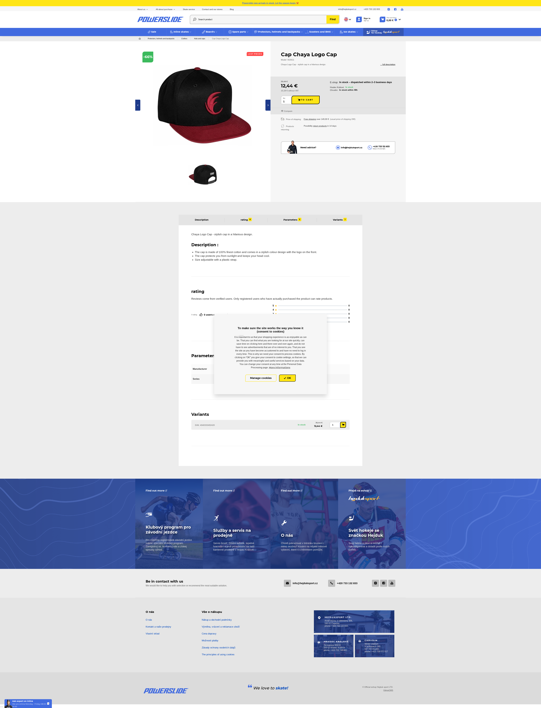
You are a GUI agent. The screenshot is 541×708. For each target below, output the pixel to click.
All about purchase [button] (164, 9)
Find (333, 19)
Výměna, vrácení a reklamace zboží (221, 626)
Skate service (189, 9)
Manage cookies (261, 378)
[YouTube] (402, 9)
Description (202, 220)
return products (320, 126)
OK (288, 378)
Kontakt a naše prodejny (158, 626)
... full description (387, 64)
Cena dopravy (209, 633)
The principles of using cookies (218, 654)
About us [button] (141, 9)
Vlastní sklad (152, 633)
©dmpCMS (388, 690)
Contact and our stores (212, 9)
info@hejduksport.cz (347, 9)
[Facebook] (395, 9)
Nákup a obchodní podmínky (217, 619)
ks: (284, 98)
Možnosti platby (210, 640)
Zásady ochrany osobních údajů (218, 647)
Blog (232, 9)
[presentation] (137, 105)
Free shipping (310, 119)
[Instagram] (388, 9)
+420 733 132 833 (372, 9)
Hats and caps (199, 39)
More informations (279, 367)
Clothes (184, 39)
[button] (180, 32)
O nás (149, 619)
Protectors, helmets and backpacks (161, 39)
